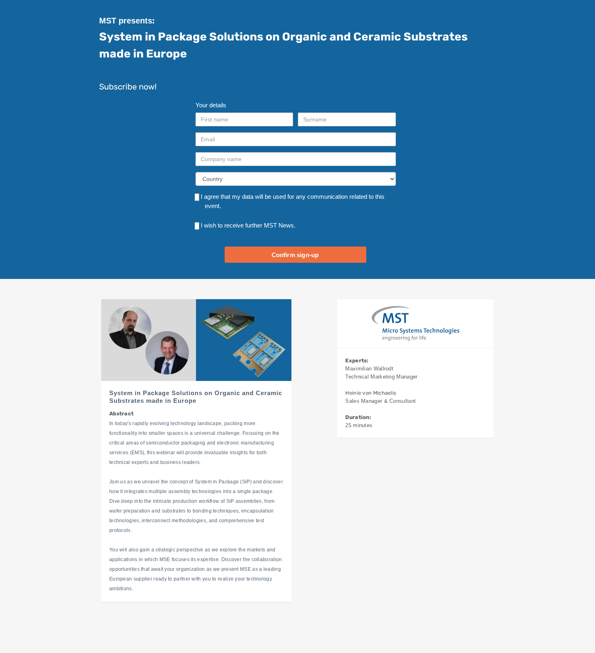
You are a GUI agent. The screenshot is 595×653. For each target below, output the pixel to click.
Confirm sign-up (295, 254)
